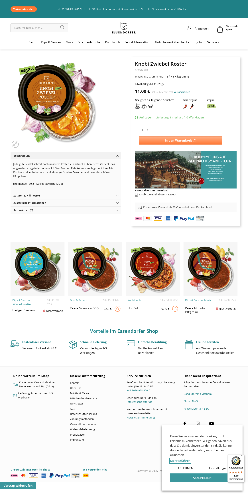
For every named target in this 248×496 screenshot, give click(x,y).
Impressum (77, 437)
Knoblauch (112, 42)
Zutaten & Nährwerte (26, 195)
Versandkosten (182, 92)
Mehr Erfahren (180, 461)
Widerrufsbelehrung (82, 427)
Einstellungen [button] (218, 468)
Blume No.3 (191, 399)
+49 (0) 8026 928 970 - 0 (73, 9)
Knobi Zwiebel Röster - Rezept (157, 192)
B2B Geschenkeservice (83, 396)
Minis (69, 42)
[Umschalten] (117, 156)
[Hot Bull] (175, 307)
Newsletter (76, 401)
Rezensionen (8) (23, 210)
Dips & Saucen (51, 42)
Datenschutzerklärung (83, 412)
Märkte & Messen (80, 391)
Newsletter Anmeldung (141, 415)
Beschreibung (21, 155)
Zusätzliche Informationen (29, 203)
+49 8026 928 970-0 (138, 388)
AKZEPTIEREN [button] (202, 478)
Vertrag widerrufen (18, 484)
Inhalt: (139, 84)
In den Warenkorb (178, 140)
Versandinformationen (83, 422)
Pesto (32, 42)
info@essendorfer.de (139, 400)
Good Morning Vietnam (198, 391)
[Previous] (141, 164)
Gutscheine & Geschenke (172, 42)
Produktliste (77, 432)
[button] (15, 144)
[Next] (230, 164)
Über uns (75, 386)
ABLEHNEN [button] (185, 468)
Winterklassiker (22, 302)
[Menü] (242, 456)
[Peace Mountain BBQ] (117, 307)
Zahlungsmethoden (82, 417)
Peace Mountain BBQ (84, 306)
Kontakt (74, 380)
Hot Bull (133, 306)
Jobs (199, 42)
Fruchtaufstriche (89, 42)
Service (212, 42)
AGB (72, 406)
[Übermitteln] (63, 27)
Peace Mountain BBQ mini (196, 308)
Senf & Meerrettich (137, 42)
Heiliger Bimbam (23, 308)
